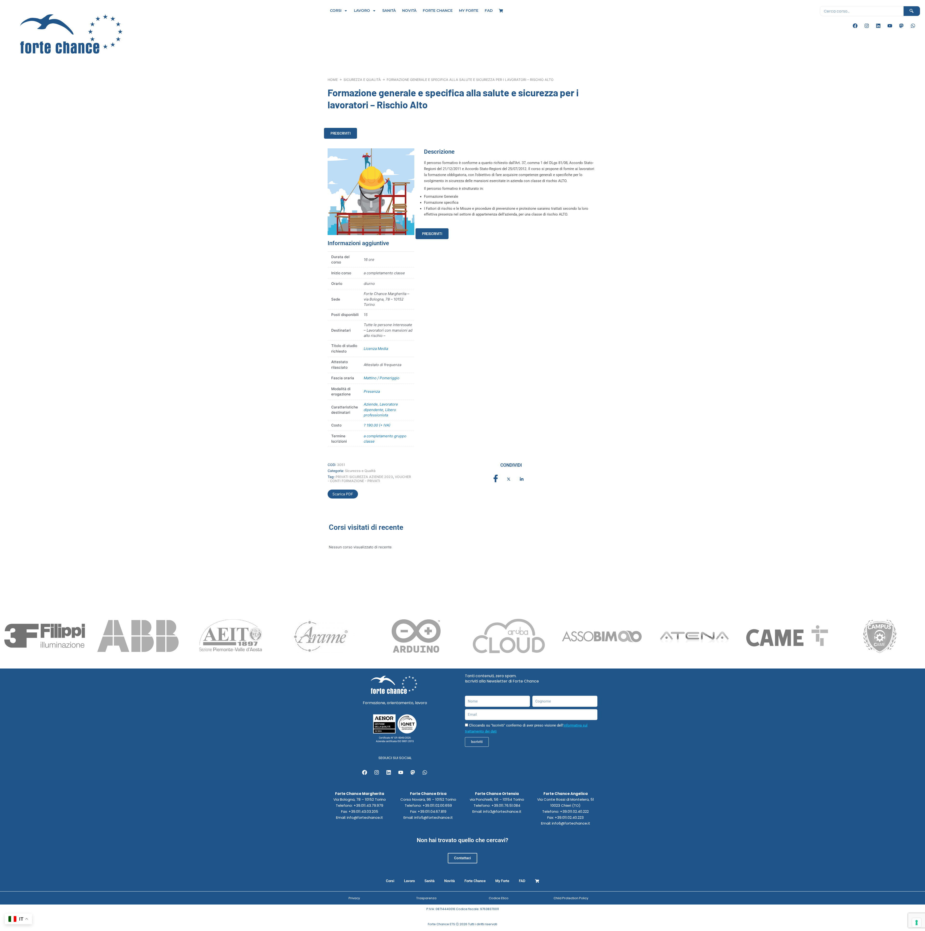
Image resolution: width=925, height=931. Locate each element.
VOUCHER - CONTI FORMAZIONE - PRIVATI (369, 479)
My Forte (468, 10)
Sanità (389, 10)
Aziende (371, 404)
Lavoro (362, 10)
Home (333, 80)
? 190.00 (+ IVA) (377, 425)
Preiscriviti (340, 133)
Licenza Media (376, 348)
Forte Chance (438, 10)
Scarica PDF (342, 494)
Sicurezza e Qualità (362, 80)
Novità (409, 10)
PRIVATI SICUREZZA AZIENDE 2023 (364, 477)
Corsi (336, 10)
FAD (489, 10)
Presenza (372, 391)
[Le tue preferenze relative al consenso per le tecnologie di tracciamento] (916, 922)
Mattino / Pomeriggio (381, 378)
